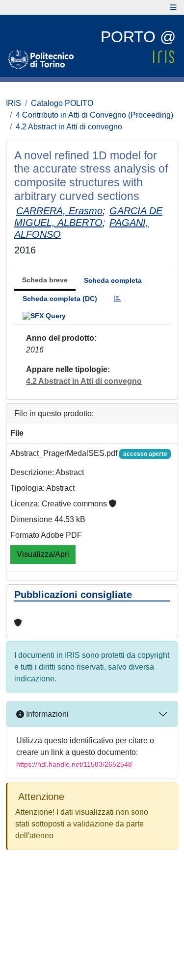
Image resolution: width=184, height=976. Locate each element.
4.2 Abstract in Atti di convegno (69, 127)
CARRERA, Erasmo (59, 210)
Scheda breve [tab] (45, 280)
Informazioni (46, 714)
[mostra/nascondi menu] (173, 7)
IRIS (13, 103)
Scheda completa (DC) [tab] (60, 298)
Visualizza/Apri (43, 554)
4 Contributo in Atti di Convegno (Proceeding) (94, 115)
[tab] (117, 298)
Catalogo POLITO (62, 103)
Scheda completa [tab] (113, 280)
